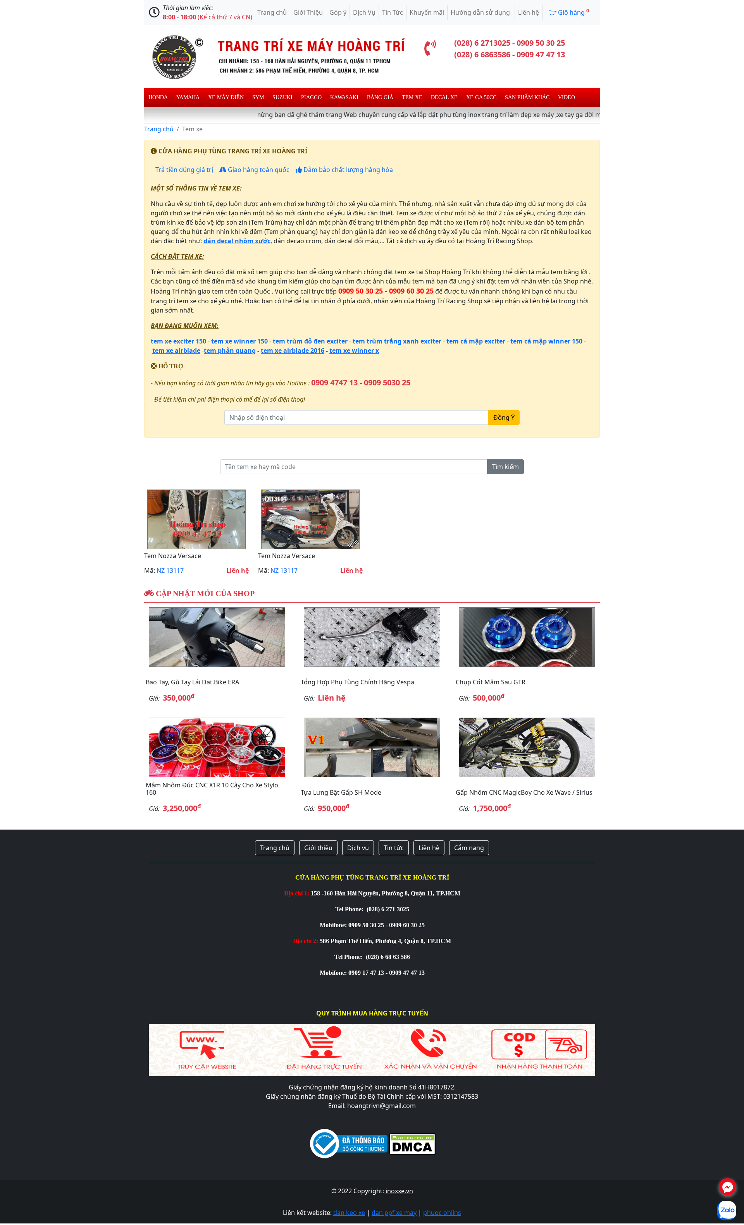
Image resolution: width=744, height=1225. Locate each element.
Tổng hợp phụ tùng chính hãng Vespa (357, 682)
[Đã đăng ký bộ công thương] (349, 1143)
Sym (258, 97)
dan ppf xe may (394, 1212)
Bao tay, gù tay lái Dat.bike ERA (192, 682)
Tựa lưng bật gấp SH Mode (341, 792)
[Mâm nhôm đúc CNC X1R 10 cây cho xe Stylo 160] (217, 747)
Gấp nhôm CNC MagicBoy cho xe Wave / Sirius (524, 792)
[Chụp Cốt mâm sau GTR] (527, 637)
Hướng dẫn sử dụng (481, 12)
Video (566, 97)
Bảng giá (380, 97)
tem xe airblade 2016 (292, 350)
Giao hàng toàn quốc (257, 169)
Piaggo (311, 97)
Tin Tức (392, 12)
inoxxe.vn (399, 1191)
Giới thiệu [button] (318, 848)
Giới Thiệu (308, 12)
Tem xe (412, 97)
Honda (158, 97)
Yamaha (188, 97)
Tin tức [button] (394, 848)
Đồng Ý (504, 417)
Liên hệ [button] (428, 848)
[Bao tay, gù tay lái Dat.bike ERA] (217, 637)
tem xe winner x (354, 350)
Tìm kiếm (505, 466)
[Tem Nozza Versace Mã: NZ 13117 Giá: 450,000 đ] (196, 519)
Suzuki (282, 97)
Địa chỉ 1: (296, 893)
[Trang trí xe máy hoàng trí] (275, 56)
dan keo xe (349, 1212)
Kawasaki (344, 97)
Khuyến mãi (427, 12)
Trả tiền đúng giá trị (183, 169)
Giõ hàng (572, 12)
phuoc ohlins (442, 1212)
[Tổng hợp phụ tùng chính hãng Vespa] (372, 637)
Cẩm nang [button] (469, 848)
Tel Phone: (350, 909)
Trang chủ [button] (274, 848)
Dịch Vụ (364, 12)
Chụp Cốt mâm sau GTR (490, 682)
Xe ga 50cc (481, 97)
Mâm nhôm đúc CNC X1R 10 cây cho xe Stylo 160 (212, 789)
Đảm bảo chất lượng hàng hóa (347, 169)
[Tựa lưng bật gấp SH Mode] (372, 747)
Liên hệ (528, 12)
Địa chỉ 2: (305, 941)
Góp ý (337, 12)
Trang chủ (272, 12)
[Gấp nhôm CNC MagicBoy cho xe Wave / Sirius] (527, 747)
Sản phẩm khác (527, 97)
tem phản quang (230, 350)
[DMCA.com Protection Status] (412, 1143)
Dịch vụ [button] (358, 848)
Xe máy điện (226, 97)
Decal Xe (444, 97)
